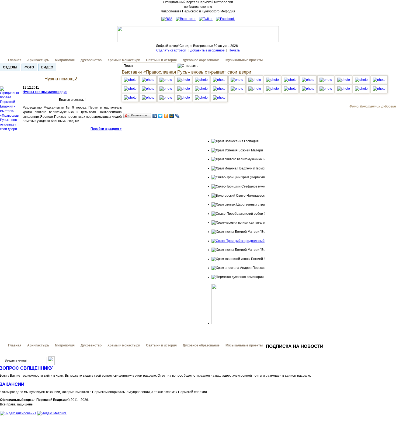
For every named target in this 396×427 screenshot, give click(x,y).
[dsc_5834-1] (326, 80)
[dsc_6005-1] (326, 89)
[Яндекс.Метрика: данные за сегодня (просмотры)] (52, 413)
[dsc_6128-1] (202, 97)
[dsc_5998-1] (291, 89)
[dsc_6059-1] (379, 89)
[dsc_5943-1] (184, 89)
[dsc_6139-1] (219, 97)
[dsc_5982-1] (237, 89)
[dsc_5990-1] (273, 89)
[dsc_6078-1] (308, 89)
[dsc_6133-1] (148, 97)
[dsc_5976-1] (255, 89)
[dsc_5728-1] (131, 80)
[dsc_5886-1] (379, 80)
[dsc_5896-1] (148, 89)
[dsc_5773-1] (184, 80)
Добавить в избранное (207, 50)
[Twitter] (160, 115)
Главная (14, 60)
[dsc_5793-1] (219, 80)
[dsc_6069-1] (131, 97)
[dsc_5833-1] (291, 80)
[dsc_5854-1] (344, 80)
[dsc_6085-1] (166, 97)
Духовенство (91, 60)
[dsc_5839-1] (308, 80)
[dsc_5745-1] (166, 80)
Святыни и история (161, 60)
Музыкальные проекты (244, 60)
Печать (234, 50)
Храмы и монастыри (123, 60)
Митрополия (65, 60)
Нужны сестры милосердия (45, 92)
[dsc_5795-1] (237, 80)
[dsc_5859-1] (362, 80)
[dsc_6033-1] (362, 89)
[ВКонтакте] (155, 115)
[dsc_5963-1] (219, 89)
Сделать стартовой (171, 50)
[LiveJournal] (177, 115)
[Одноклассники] (166, 115)
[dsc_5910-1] (166, 89)
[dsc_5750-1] (148, 80)
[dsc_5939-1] (202, 89)
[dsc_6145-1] (184, 97)
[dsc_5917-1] (131, 89)
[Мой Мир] (172, 115)
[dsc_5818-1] (273, 80)
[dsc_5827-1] (255, 80)
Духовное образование (201, 60)
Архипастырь (38, 60)
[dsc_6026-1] (344, 89)
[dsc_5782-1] (202, 80)
